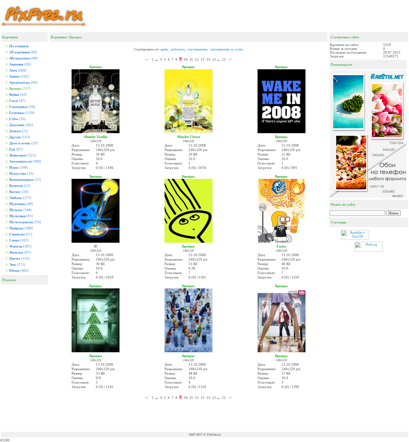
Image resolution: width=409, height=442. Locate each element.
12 (197, 59)
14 (208, 59)
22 (224, 59)
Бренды (75, 37)
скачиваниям (197, 49)
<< (147, 59)
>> (230, 59)
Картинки (58, 37)
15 (214, 59)
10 (186, 59)
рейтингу (178, 49)
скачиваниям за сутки (226, 49)
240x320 (95, 141)
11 (191, 59)
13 (202, 59)
